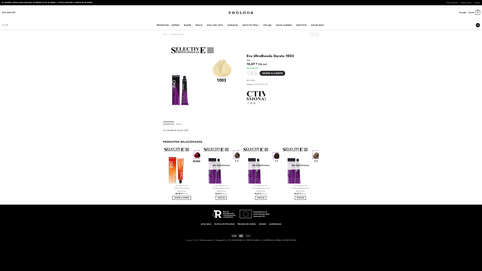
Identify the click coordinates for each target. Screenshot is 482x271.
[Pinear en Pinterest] (254, 103)
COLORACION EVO (177, 34)
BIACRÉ (187, 25)
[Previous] (163, 175)
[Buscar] (478, 25)
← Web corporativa (451, 2)
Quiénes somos (466, 2)
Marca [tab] (179, 124)
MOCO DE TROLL (250, 25)
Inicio (165, 34)
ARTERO (175, 25)
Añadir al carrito (272, 73)
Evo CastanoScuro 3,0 (260, 188)
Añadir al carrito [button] (181, 198)
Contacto (477, 2)
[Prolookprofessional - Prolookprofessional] (241, 13)
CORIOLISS (232, 25)
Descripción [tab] (168, 124)
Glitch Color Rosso (182, 188)
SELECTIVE (301, 25)
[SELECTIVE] (256, 95)
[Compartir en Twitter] (251, 103)
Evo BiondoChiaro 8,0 (300, 188)
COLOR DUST (317, 25)
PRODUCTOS (163, 25)
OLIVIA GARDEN (284, 25)
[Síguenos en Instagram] (4, 25)
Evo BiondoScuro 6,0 (221, 188)
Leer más (221, 198)
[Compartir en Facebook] (248, 103)
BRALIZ (198, 25)
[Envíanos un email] (7, 25)
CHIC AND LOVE (215, 25)
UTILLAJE (267, 25)
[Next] (319, 175)
